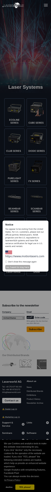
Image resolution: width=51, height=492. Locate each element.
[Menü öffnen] (46, 5)
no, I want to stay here (17, 267)
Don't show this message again (22, 261)
